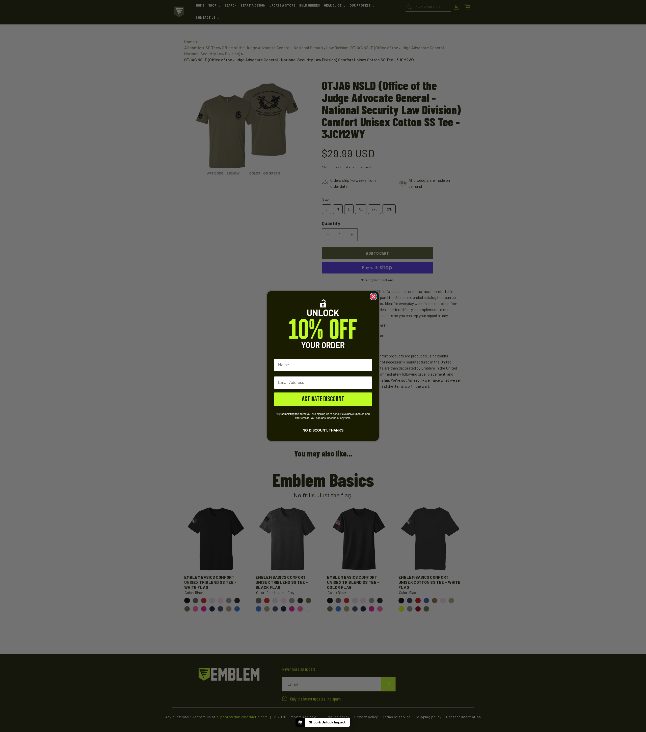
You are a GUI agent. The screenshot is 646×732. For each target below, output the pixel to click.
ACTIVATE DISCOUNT (323, 399)
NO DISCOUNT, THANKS (323, 430)
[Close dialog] (373, 296)
